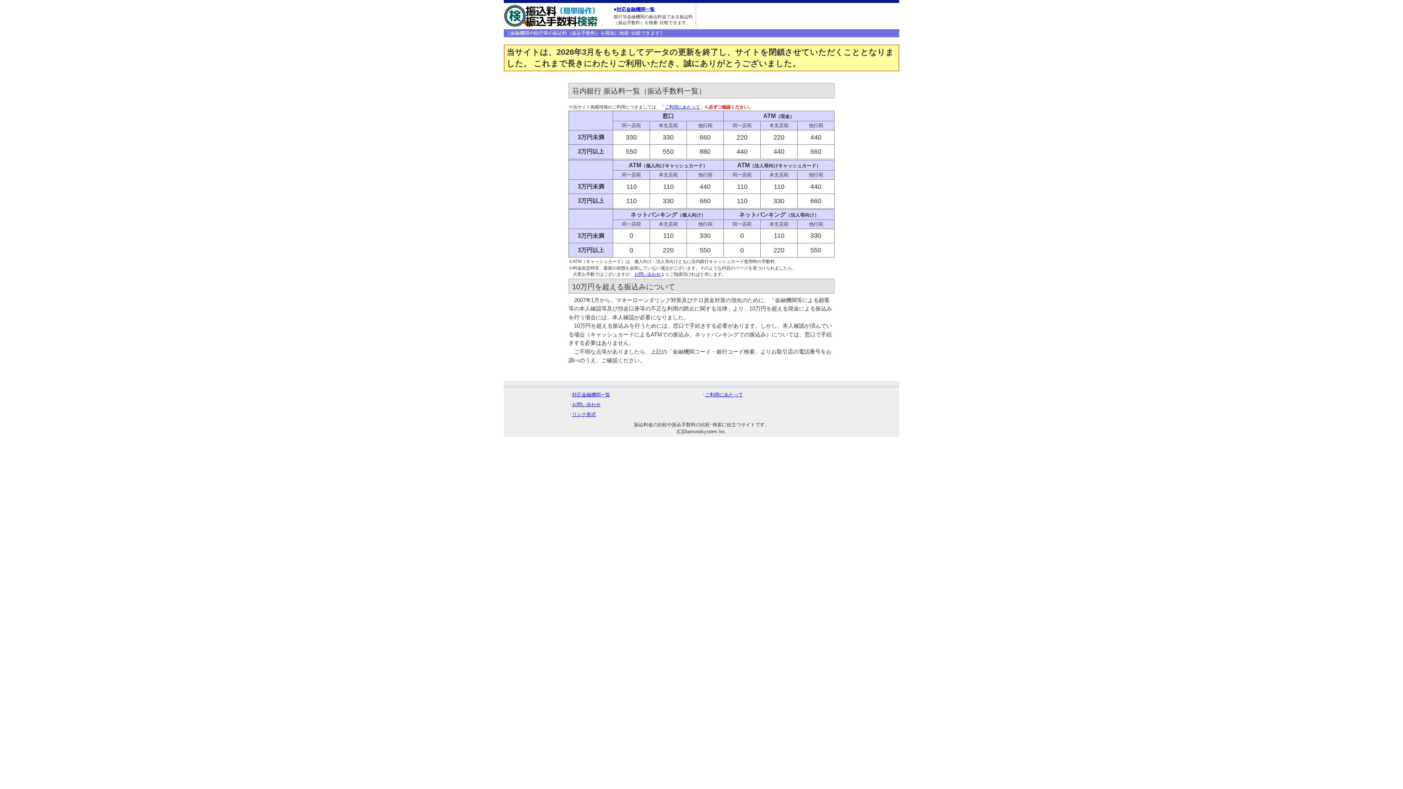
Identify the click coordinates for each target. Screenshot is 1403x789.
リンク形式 (584, 414)
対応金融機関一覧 (636, 9)
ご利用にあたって (682, 107)
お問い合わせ (647, 274)
